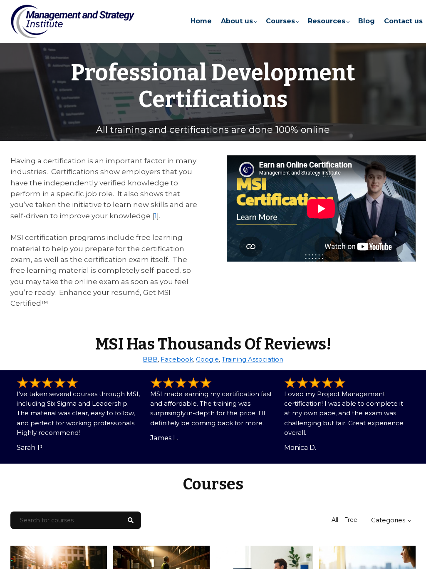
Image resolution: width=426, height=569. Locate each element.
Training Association (252, 359)
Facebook (177, 359)
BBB (150, 359)
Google (207, 359)
